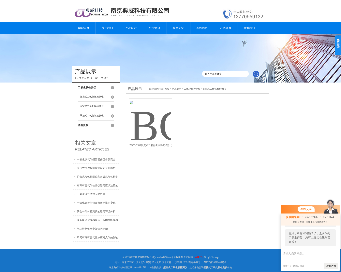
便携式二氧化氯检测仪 (92, 96)
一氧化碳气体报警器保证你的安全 (96, 159)
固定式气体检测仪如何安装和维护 (96, 168)
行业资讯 (154, 28)
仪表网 (178, 262)
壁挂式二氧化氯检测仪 (92, 115)
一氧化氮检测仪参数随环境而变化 (96, 202)
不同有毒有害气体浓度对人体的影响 (97, 237)
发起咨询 (331, 266)
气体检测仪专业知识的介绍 (92, 228)
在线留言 (225, 28)
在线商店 (202, 28)
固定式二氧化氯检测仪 (92, 106)
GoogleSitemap (211, 257)
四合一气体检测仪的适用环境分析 (96, 211)
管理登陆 (188, 262)
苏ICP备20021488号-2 (215, 262)
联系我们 (249, 28)
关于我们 (107, 28)
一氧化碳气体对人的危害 (91, 194)
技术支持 (178, 28)
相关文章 (85, 143)
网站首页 (83, 28)
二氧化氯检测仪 (192, 88)
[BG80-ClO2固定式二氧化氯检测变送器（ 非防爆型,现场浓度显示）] (150, 116)
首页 (167, 88)
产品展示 (131, 28)
